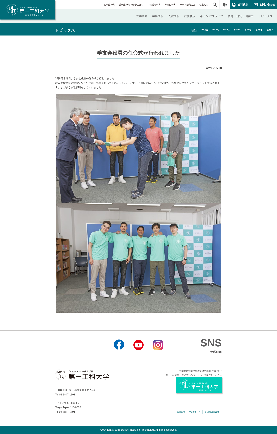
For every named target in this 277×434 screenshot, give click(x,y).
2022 (248, 30)
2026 (204, 30)
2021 (259, 30)
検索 (214, 4)
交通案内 (203, 4)
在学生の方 (109, 4)
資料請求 (243, 4)
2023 (237, 30)
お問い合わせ (267, 4)
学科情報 (158, 16)
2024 (226, 30)
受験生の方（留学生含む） (132, 4)
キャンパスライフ (211, 16)
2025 (215, 30)
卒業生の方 (170, 4)
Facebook (119, 354)
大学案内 (141, 16)
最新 (194, 30)
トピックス (265, 16)
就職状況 (190, 16)
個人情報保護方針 (212, 412)
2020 (270, 30)
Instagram (158, 354)
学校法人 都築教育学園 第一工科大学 (27, 10)
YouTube (138, 354)
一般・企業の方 (187, 4)
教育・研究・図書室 (241, 16)
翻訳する (224, 4)
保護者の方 (155, 4)
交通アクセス (194, 412)
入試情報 (174, 16)
